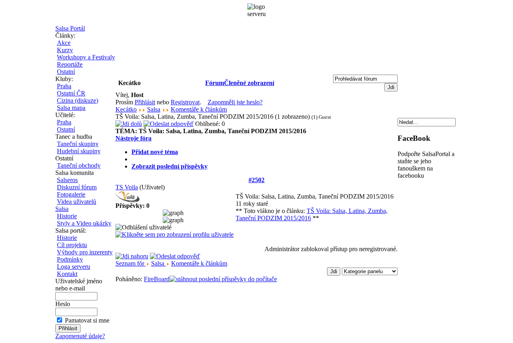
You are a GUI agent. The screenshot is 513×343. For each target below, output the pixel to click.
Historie (67, 216)
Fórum (214, 82)
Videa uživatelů (76, 201)
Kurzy (65, 50)
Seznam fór (130, 263)
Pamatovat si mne (87, 320)
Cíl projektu (72, 245)
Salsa (62, 208)
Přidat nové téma (154, 151)
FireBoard (157, 279)
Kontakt (67, 273)
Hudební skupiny (79, 151)
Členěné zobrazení (249, 82)
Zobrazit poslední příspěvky (169, 166)
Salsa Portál (70, 28)
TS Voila (126, 187)
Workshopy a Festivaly (86, 57)
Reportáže (70, 64)
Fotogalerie (71, 194)
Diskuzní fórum (77, 187)
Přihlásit (145, 102)
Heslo (62, 303)
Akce (64, 42)
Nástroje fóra (133, 138)
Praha (64, 86)
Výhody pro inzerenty (85, 252)
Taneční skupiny (78, 143)
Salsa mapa (71, 107)
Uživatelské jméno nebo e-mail (78, 285)
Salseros (67, 180)
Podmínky (70, 259)
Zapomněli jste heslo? (235, 102)
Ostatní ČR (71, 93)
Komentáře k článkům (199, 109)
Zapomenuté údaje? (80, 336)
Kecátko (126, 109)
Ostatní (66, 71)
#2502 (256, 180)
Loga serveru (73, 266)
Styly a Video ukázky (84, 223)
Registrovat (185, 102)
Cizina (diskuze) (77, 100)
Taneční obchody (79, 165)
